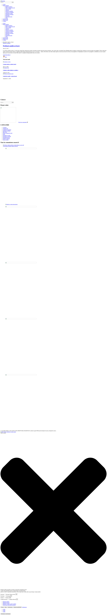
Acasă (4, 4)
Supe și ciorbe (8, 8)
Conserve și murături (9, 12)
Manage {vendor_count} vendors (9, 603)
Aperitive (7, 10)
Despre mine (5, 20)
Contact (4, 21)
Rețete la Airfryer (8, 6)
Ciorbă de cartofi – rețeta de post (10, 76)
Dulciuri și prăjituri (9, 11)
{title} (4, 609)
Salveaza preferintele (17, 607)
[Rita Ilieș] (2, 1)
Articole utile (5, 18)
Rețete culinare (6, 5)
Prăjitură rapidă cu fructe (11, 46)
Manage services (6, 602)
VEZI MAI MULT (6, 54)
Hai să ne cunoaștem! (22, 122)
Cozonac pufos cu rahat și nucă (9, 64)
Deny (6, 607)
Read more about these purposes (9, 605)
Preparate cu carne (9, 13)
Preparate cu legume (9, 14)
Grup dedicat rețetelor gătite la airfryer (10, 146)
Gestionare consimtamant (5, 613)
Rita (6, 57)
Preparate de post (8, 16)
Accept (2, 607)
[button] (53, 511)
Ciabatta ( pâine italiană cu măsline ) (10, 70)
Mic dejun (7, 15)
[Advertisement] (37, 89)
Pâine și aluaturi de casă (10, 7)
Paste (6, 17)
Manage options (6, 601)
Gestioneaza (10, 607)
